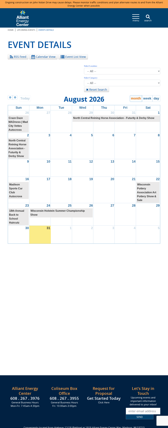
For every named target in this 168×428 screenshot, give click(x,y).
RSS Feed (19, 57)
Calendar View (45, 57)
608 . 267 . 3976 (25, 398)
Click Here (103, 402)
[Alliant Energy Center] (22, 18)
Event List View (75, 57)
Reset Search (97, 89)
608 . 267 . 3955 (64, 398)
